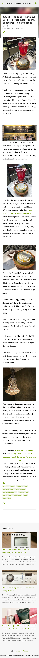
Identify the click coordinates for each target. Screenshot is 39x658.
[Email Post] (3, 483)
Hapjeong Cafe (22, 486)
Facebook (29, 450)
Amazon (7, 457)
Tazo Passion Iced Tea (23, 213)
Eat (4, 486)
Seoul (25, 495)
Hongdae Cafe (8, 489)
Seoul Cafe (7, 498)
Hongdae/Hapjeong (9, 492)
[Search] (36, 3)
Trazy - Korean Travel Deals (23, 454)
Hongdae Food (20, 489)
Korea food (17, 495)
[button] (3, 32)
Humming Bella (23, 492)
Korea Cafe (7, 495)
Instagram (19, 450)
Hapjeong (11, 486)
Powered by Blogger (20, 651)
